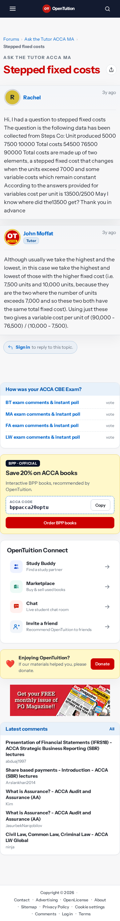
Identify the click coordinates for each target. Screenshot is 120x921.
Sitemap (29, 906)
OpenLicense (75, 899)
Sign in (23, 347)
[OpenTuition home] (60, 8)
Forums (11, 39)
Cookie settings (90, 906)
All (111, 728)
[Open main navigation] (12, 8)
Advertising (47, 899)
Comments (45, 913)
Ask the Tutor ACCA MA (49, 39)
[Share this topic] (111, 69)
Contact (22, 899)
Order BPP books (60, 522)
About (100, 899)
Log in (67, 913)
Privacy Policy (56, 906)
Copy (100, 505)
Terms (85, 913)
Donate (102, 663)
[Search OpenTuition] (107, 8)
